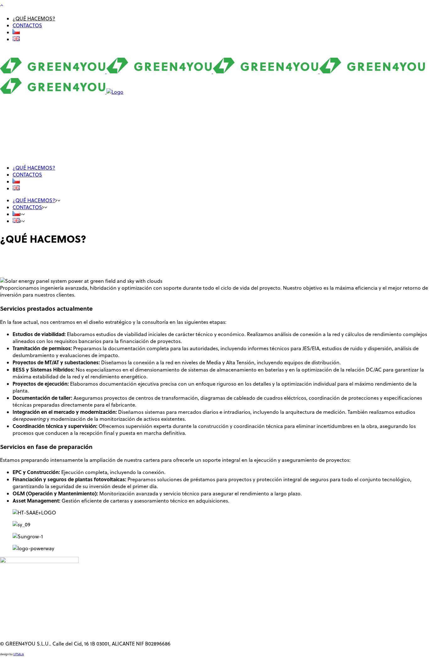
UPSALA (18, 654)
